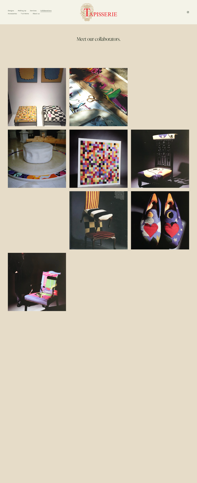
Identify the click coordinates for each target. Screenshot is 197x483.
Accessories (12, 14)
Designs (11, 11)
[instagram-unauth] (188, 12)
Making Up (22, 11)
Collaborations (46, 11)
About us (36, 14)
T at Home (25, 14)
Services (33, 11)
